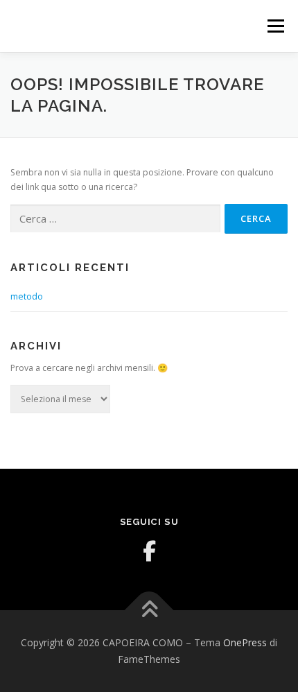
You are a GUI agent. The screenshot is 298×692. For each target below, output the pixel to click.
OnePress (245, 642)
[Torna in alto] (149, 610)
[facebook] (149, 551)
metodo (26, 296)
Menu (274, 26)
